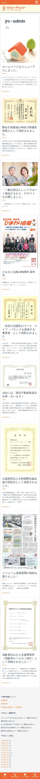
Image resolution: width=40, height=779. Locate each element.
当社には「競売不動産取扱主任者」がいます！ (19, 394)
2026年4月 (5, 748)
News (4, 73)
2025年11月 (5, 755)
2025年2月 (5, 765)
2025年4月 (5, 762)
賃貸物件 (4, 700)
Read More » (6, 91)
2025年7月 (5, 757)
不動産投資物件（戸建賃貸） (12, 707)
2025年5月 (5, 760)
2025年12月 (5, 753)
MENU (4, 2)
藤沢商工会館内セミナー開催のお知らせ (15, 731)
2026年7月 (5, 743)
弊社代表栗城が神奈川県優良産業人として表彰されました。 (19, 131)
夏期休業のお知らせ (8, 721)
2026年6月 (5, 745)
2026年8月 (5, 741)
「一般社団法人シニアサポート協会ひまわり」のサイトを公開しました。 (19, 193)
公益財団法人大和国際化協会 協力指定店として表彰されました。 (21, 482)
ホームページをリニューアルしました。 (18, 68)
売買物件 (4, 704)
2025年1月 (5, 767)
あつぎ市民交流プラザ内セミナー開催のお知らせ (18, 724)
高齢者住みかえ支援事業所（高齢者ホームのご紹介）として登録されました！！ (19, 658)
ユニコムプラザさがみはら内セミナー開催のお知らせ (19, 718)
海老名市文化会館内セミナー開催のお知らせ (16, 728)
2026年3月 (5, 750)
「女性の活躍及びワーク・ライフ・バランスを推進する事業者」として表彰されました (20, 331)
